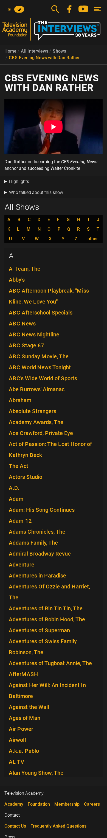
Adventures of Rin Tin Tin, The (46, 608)
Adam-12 (20, 520)
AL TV (16, 762)
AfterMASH (23, 674)
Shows (59, 51)
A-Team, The (24, 268)
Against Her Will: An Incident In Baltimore (47, 690)
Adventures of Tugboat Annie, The (50, 663)
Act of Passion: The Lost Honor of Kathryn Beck (50, 449)
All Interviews (34, 51)
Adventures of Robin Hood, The (47, 619)
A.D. (14, 488)
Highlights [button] (19, 181)
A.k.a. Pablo (24, 751)
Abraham (20, 400)
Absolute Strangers (32, 411)
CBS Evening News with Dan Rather (44, 57)
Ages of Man (24, 718)
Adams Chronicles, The (37, 531)
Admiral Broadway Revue (40, 553)
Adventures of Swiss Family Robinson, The (43, 647)
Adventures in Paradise (37, 575)
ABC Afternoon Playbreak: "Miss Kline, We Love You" (49, 296)
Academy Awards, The (36, 422)
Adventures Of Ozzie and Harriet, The (49, 592)
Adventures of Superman (39, 630)
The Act (18, 466)
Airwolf (17, 740)
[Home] (53, 31)
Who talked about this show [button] (36, 192)
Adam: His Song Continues (42, 510)
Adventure (21, 564)
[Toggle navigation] (97, 9)
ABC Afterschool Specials (40, 312)
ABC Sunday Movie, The (39, 356)
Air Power (21, 729)
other (93, 239)
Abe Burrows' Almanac (36, 389)
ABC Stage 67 (26, 345)
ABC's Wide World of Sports (43, 378)
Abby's (17, 279)
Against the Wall (29, 707)
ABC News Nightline (34, 334)
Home (10, 51)
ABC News (22, 323)
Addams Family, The (33, 542)
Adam (16, 499)
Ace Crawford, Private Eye (41, 433)
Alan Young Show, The (36, 773)
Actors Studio (25, 477)
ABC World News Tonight (40, 367)
